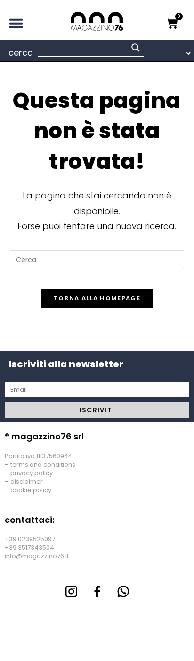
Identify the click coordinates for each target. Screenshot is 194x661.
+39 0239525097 (30, 539)
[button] (16, 23)
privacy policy (31, 473)
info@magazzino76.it (37, 556)
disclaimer (26, 481)
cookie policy (30, 490)
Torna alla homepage (97, 298)
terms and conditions (42, 464)
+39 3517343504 (29, 547)
